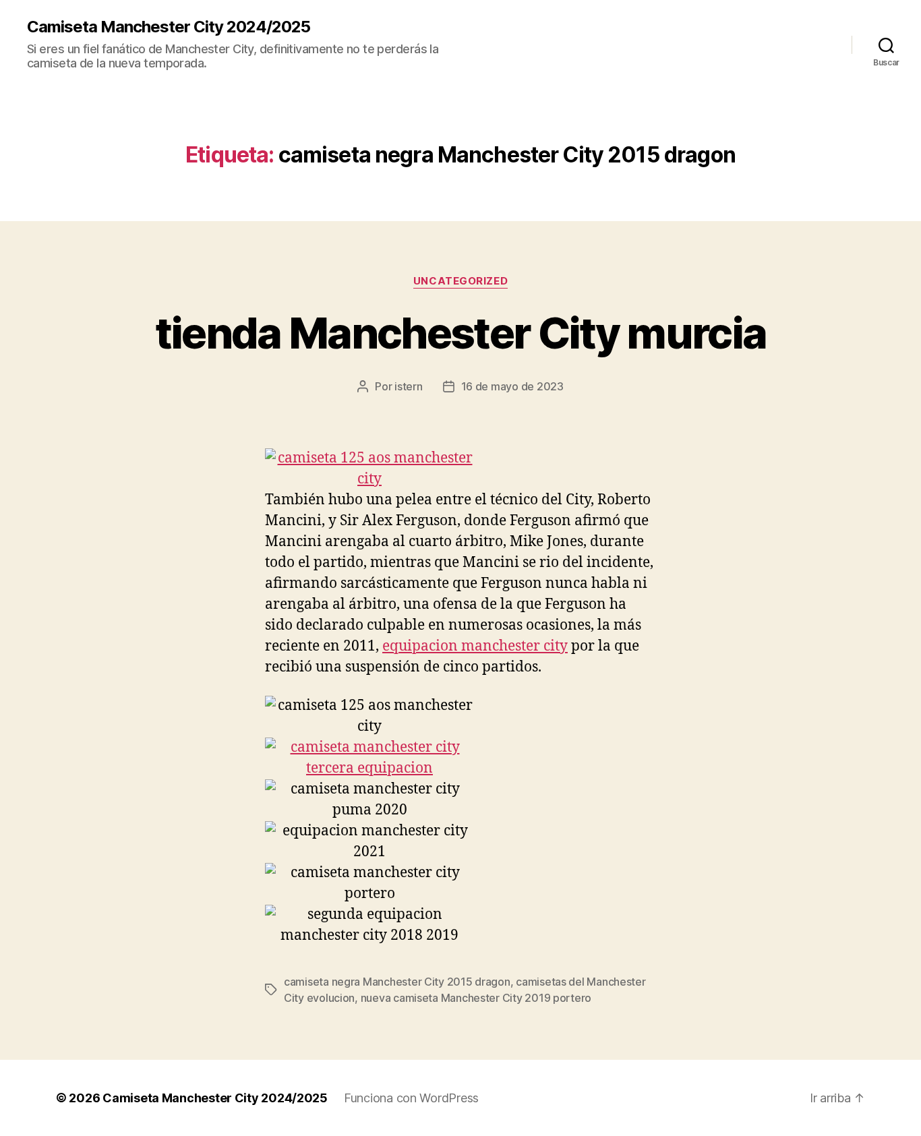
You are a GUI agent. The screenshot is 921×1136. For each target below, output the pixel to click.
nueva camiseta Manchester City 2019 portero (476, 998)
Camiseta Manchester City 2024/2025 (168, 27)
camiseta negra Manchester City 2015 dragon (397, 981)
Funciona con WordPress (411, 1098)
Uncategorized (460, 281)
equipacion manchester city (475, 646)
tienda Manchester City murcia (461, 333)
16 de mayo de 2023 (512, 386)
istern (408, 386)
